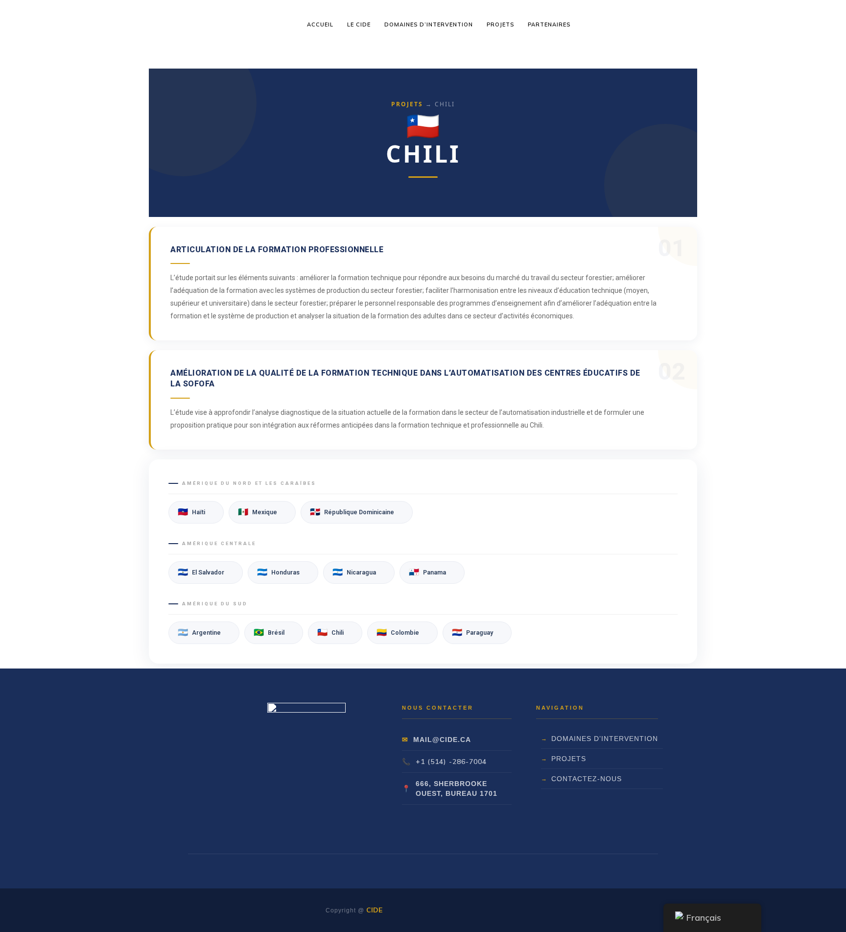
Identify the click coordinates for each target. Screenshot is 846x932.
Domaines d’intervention (604, 738)
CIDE (374, 910)
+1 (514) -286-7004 (451, 761)
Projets (407, 104)
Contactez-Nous (586, 779)
